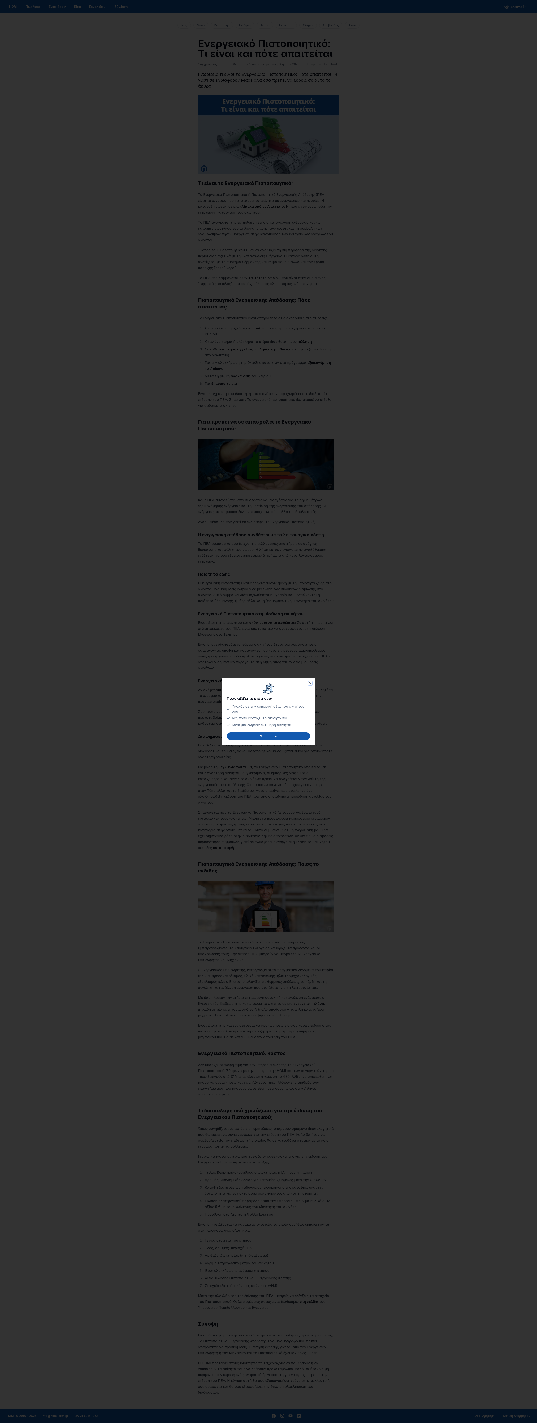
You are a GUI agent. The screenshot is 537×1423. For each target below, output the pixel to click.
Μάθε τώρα (268, 736)
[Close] (310, 683)
